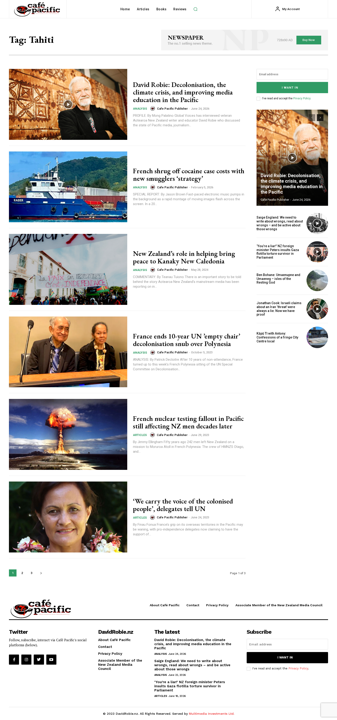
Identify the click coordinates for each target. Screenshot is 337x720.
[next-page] (41, 573)
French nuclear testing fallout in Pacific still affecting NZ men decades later (188, 422)
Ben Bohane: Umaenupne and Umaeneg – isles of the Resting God (278, 278)
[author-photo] (153, 108)
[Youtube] (51, 660)
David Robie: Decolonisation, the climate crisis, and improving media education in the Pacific (183, 92)
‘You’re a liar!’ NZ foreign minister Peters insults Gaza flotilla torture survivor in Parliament (278, 251)
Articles (140, 435)
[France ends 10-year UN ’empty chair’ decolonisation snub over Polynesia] (68, 352)
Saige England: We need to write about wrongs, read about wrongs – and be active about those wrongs (280, 223)
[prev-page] (312, 117)
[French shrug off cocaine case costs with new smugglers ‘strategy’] (68, 187)
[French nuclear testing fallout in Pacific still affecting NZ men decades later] (68, 434)
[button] (195, 9)
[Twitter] (39, 660)
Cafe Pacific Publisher (172, 108)
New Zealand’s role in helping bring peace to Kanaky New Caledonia (184, 257)
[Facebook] (14, 660)
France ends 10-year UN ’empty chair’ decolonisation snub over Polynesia (186, 340)
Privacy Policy (301, 98)
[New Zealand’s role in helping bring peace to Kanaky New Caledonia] (68, 269)
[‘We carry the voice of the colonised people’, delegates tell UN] (68, 517)
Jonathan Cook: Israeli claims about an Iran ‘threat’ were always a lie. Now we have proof (279, 308)
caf (258, 286)
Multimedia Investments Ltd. (211, 713)
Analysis (140, 108)
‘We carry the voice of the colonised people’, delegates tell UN (183, 505)
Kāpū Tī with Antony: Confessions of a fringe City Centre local (277, 337)
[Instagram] (26, 660)
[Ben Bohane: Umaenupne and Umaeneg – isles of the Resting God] (317, 280)
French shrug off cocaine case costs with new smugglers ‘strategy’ (188, 174)
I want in (290, 87)
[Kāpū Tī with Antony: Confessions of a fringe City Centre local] (317, 337)
